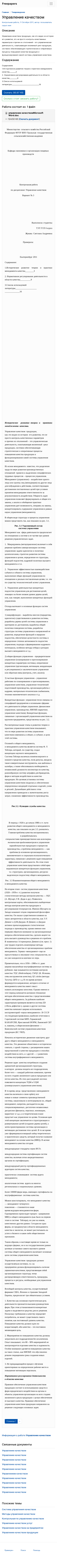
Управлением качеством (15, 1473)
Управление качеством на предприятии (22, 1528)
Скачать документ (29, 119)
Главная (5, 12)
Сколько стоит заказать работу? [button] (21, 98)
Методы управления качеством (18, 1514)
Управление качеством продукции (20, 1532)
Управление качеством (14, 1450)
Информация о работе (26, 1435)
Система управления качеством (19, 1509)
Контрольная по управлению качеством (23, 1518)
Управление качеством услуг (17, 1523)
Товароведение (18, 12)
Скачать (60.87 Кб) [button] (13, 92)
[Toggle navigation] (51, 3)
